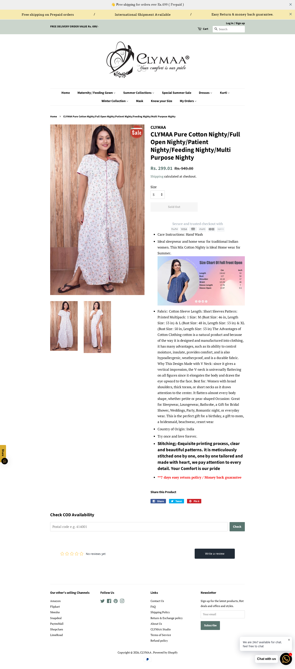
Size (154, 187)
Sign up (240, 23)
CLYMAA (146, 652)
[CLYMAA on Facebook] (109, 602)
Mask (139, 101)
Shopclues (56, 629)
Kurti (224, 93)
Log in (229, 23)
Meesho (55, 612)
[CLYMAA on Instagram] (122, 602)
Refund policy (159, 640)
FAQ (153, 606)
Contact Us (157, 601)
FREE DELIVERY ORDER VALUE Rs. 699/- (74, 27)
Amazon (55, 601)
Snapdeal (56, 618)
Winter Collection (114, 101)
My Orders (187, 101)
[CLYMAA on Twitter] (102, 602)
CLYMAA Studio (161, 629)
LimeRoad (56, 635)
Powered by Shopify (165, 652)
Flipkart (55, 606)
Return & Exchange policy (167, 618)
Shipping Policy (160, 612)
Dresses (204, 93)
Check (237, 526)
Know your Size (161, 101)
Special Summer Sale (176, 93)
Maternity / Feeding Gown (95, 93)
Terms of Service (161, 635)
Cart (205, 29)
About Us (156, 624)
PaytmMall (56, 624)
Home (65, 93)
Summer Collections (137, 93)
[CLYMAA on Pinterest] (115, 602)
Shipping (157, 176)
